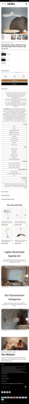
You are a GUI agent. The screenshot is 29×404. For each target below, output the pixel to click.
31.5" (8, 60)
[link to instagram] (7, 392)
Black (9, 54)
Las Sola (5, 402)
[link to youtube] (10, 392)
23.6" (3, 60)
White (3, 54)
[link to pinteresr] (5, 392)
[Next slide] (27, 276)
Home (2, 41)
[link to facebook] (2, 392)
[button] (2, 3)
